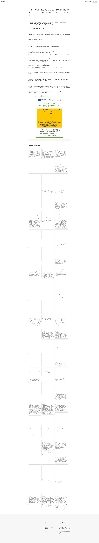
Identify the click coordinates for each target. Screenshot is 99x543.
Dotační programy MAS (62, 522)
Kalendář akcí (47, 521)
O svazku (46, 522)
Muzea (60, 533)
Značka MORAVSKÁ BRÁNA (63, 527)
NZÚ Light (60, 524)
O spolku (60, 521)
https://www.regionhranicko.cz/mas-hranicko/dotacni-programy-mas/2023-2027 (53, 75)
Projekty (46, 526)
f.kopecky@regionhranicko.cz (42, 96)
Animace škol (61, 526)
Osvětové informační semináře (63, 529)
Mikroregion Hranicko (88, 1)
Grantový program (47, 524)
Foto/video (46, 528)
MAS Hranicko (95, 1)
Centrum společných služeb (49, 527)
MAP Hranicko (61, 523)
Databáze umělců (47, 529)
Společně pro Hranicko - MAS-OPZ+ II (64, 528)
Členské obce (47, 523)
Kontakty (60, 534)
